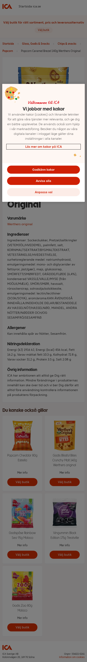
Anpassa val (43, 192)
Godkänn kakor (43, 169)
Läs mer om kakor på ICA (43, 147)
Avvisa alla (43, 181)
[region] (43, 143)
